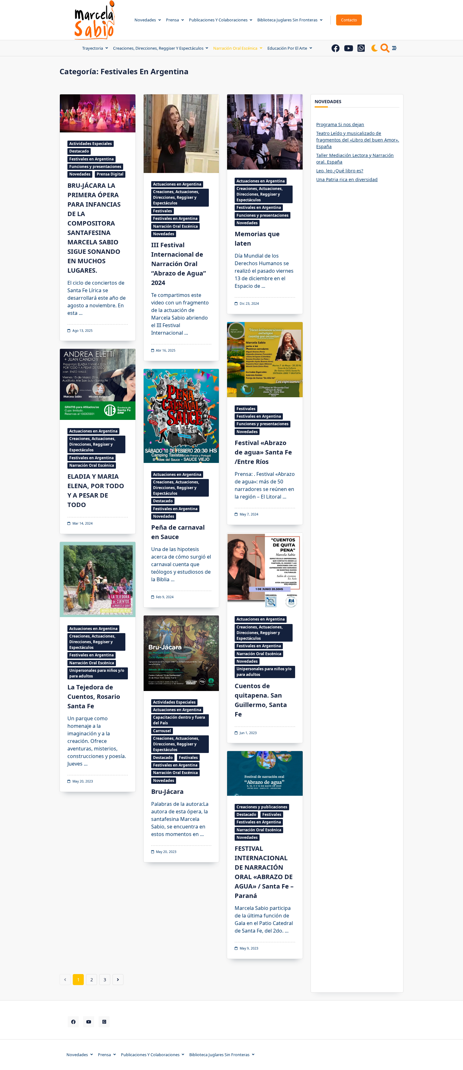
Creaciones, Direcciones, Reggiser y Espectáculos (158, 48)
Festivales (162, 211)
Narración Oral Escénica (235, 48)
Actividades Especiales (90, 143)
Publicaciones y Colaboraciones (218, 20)
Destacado (79, 151)
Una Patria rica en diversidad (347, 179)
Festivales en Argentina (91, 159)
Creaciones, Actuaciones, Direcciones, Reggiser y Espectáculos (176, 197)
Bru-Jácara (167, 791)
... (81, 312)
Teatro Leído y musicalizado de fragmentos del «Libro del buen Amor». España (357, 139)
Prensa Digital (110, 174)
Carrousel (162, 730)
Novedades (145, 20)
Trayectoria (92, 48)
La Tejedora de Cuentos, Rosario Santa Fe (93, 696)
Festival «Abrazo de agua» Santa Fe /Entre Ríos (263, 452)
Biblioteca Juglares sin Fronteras (287, 20)
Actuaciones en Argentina (177, 184)
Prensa (172, 20)
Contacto (349, 20)
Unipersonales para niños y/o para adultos (264, 671)
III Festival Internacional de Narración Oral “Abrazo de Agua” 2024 (178, 264)
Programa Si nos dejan (340, 124)
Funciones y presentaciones (95, 166)
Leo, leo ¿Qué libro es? (339, 171)
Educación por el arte (287, 48)
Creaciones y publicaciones (262, 807)
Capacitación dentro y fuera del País (179, 720)
